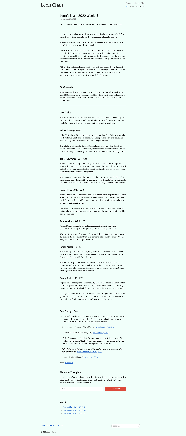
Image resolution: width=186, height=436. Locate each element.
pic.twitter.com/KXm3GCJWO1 (89, 352)
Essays (129, 3)
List (143, 6)
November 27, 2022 (100, 333)
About (136, 3)
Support (50, 425)
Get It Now (115, 389)
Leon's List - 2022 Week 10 (74, 410)
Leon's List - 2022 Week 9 (74, 413)
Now (143, 3)
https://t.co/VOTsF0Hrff (104, 327)
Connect (59, 425)
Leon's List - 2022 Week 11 (74, 407)
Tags (43, 425)
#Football (69, 363)
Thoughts (134, 6)
